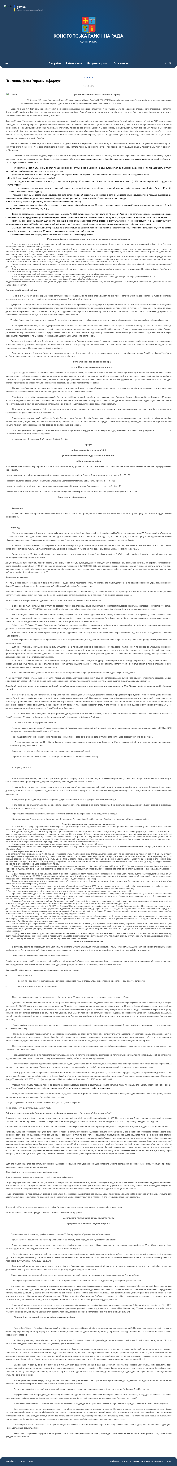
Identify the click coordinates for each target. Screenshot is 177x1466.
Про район (55, 63)
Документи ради (97, 63)
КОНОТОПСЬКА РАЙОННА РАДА (88, 36)
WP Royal (29, 1461)
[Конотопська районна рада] (88, 25)
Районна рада (74, 63)
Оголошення (121, 63)
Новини (88, 77)
